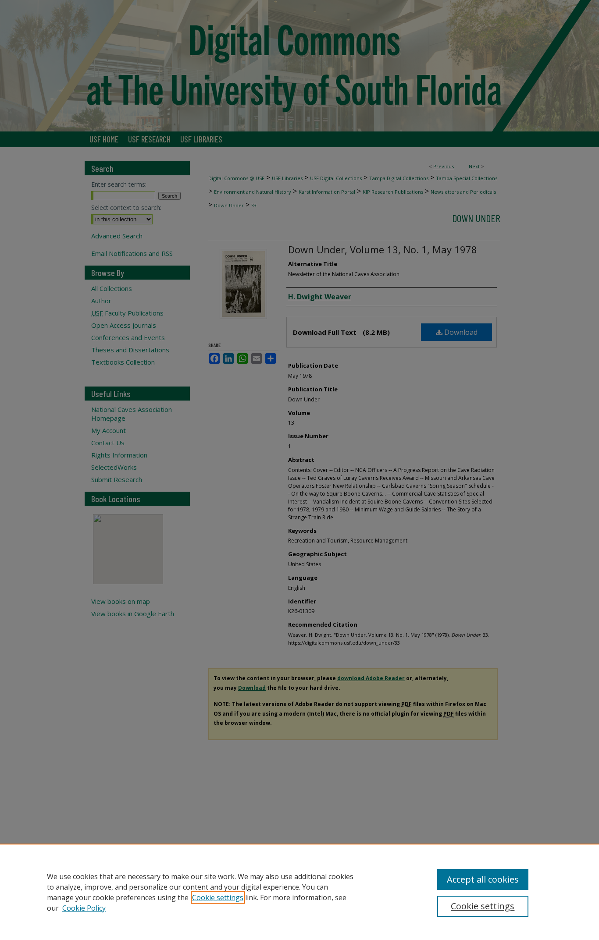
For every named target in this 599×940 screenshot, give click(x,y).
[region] (299, 892)
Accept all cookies (483, 879)
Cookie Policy (84, 908)
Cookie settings (217, 897)
